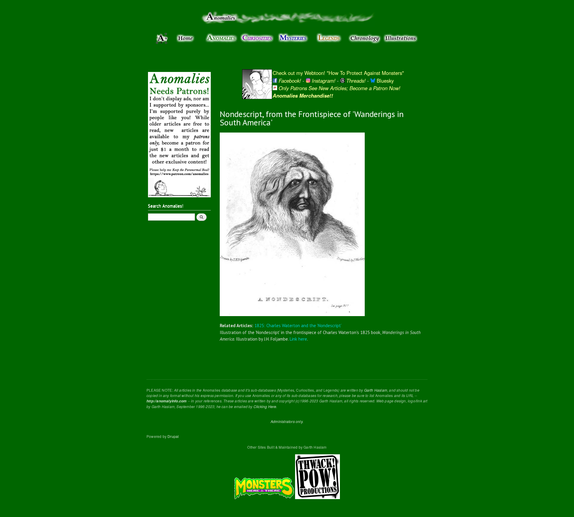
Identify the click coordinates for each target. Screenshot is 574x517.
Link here (298, 339)
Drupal (173, 436)
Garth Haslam (375, 390)
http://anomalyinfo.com (166, 401)
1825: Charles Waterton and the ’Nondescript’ (298, 325)
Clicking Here (265, 406)
